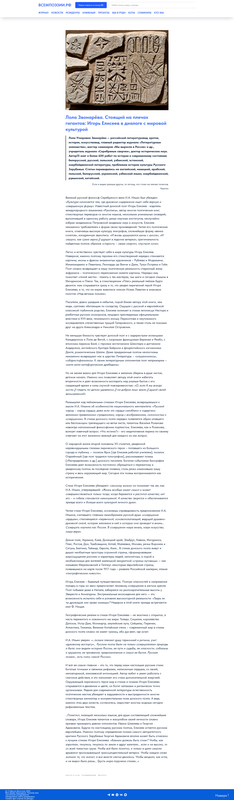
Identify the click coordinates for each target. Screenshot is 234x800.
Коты (131, 13)
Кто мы (159, 13)
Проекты (103, 13)
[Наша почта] (113, 794)
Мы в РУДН (119, 13)
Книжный (88, 13)
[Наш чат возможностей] (117, 794)
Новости (57, 13)
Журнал (43, 13)
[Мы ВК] (121, 794)
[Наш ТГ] (108, 794)
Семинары (144, 13)
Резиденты (73, 13)
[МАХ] (125, 794)
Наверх (221, 795)
